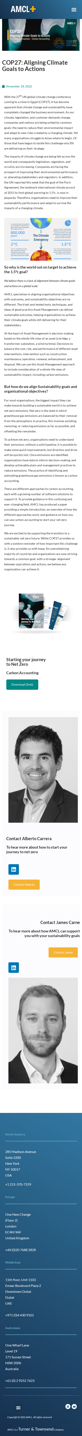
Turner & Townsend (35, 1428)
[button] (74, 9)
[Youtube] (74, 1406)
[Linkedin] (13, 869)
